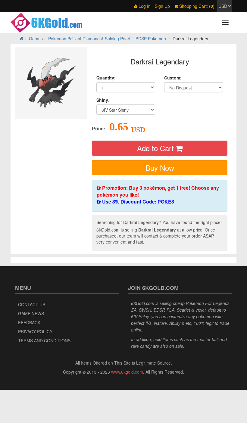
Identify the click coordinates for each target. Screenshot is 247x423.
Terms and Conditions (44, 340)
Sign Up (162, 6)
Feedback (29, 322)
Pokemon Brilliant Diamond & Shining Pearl (89, 39)
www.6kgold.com (127, 372)
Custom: (173, 78)
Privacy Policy (35, 331)
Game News (31, 313)
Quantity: (106, 78)
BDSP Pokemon (151, 39)
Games (36, 39)
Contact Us (31, 304)
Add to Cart (156, 148)
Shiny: (103, 100)
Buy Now (159, 167)
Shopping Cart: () (196, 6)
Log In (144, 6)
